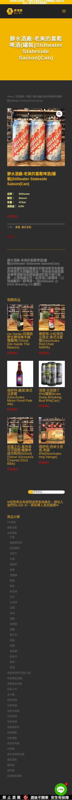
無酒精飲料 (13, 727)
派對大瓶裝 (13, 710)
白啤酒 (11, 748)
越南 (12, 661)
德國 (12, 569)
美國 (28, 96)
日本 (12, 596)
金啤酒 (11, 770)
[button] (59, 114)
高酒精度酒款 (14, 775)
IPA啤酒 (11, 522)
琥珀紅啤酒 (13, 743)
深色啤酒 (12, 721)
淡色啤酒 (12, 716)
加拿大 (13, 553)
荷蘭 (12, 645)
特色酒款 (12, 738)
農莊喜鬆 (26, 227)
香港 (12, 667)
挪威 (12, 580)
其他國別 (15, 548)
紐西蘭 (13, 624)
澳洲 (12, 613)
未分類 (11, 694)
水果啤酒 (12, 705)
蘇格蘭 (13, 651)
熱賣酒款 (12, 732)
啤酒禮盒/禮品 (15, 678)
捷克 (12, 586)
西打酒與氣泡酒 (15, 754)
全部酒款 (19, 96)
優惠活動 (12, 527)
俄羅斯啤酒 (16, 542)
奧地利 (13, 564)
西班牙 (13, 656)
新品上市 (12, 689)
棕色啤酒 (12, 700)
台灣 (12, 558)
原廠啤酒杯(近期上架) (19, 672)
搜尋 (30, 492)
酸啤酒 (11, 765)
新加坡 (13, 591)
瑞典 (12, 618)
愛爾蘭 (13, 575)
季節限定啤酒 (14, 683)
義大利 (13, 634)
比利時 (13, 602)
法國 (12, 607)
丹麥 (12, 537)
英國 (12, 640)
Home (10, 96)
